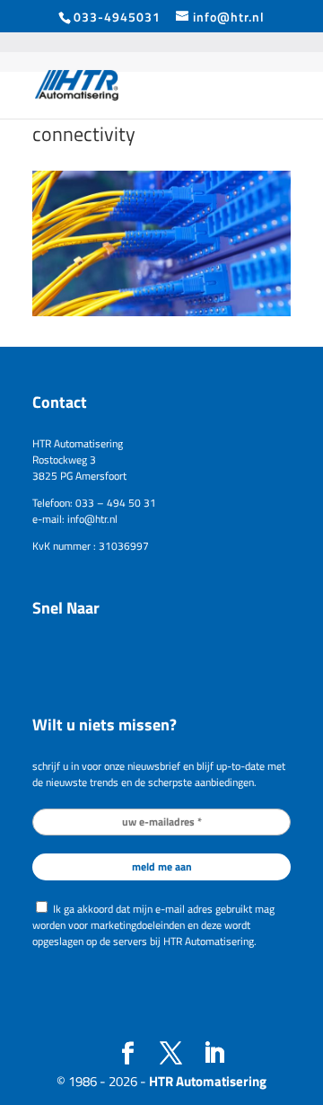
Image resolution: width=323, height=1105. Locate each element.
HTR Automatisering (207, 1081)
